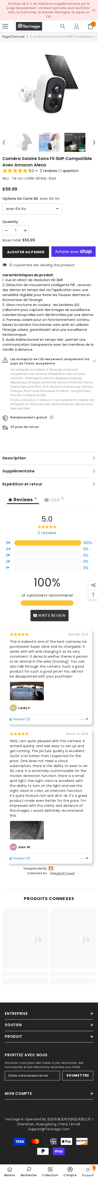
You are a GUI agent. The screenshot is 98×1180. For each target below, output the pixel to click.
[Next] (94, 142)
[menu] (5, 26)
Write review (51, 615)
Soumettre (77, 1075)
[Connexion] (76, 26)
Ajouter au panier (25, 252)
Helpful (19, 719)
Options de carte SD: (30, 198)
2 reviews (48, 170)
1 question (69, 170)
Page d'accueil (13, 37)
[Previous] (3, 142)
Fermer (94, 10)
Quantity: (10, 221)
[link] (25, 973)
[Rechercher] (63, 26)
